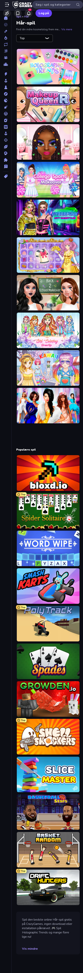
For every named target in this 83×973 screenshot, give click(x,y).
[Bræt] (5, 87)
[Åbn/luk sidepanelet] (7, 4)
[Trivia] (5, 166)
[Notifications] (28, 13)
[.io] (5, 100)
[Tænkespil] (5, 160)
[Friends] (7, 13)
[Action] (5, 74)
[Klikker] (5, 107)
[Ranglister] (5, 64)
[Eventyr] (5, 94)
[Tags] (5, 176)
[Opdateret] (5, 44)
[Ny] (5, 31)
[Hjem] (5, 18)
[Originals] (5, 51)
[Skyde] (5, 140)
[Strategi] (5, 153)
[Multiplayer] (5, 57)
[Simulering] (5, 133)
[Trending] (5, 38)
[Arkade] (5, 80)
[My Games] (18, 13)
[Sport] (5, 146)
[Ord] (5, 127)
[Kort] (5, 120)
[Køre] (5, 113)
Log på (44, 13)
